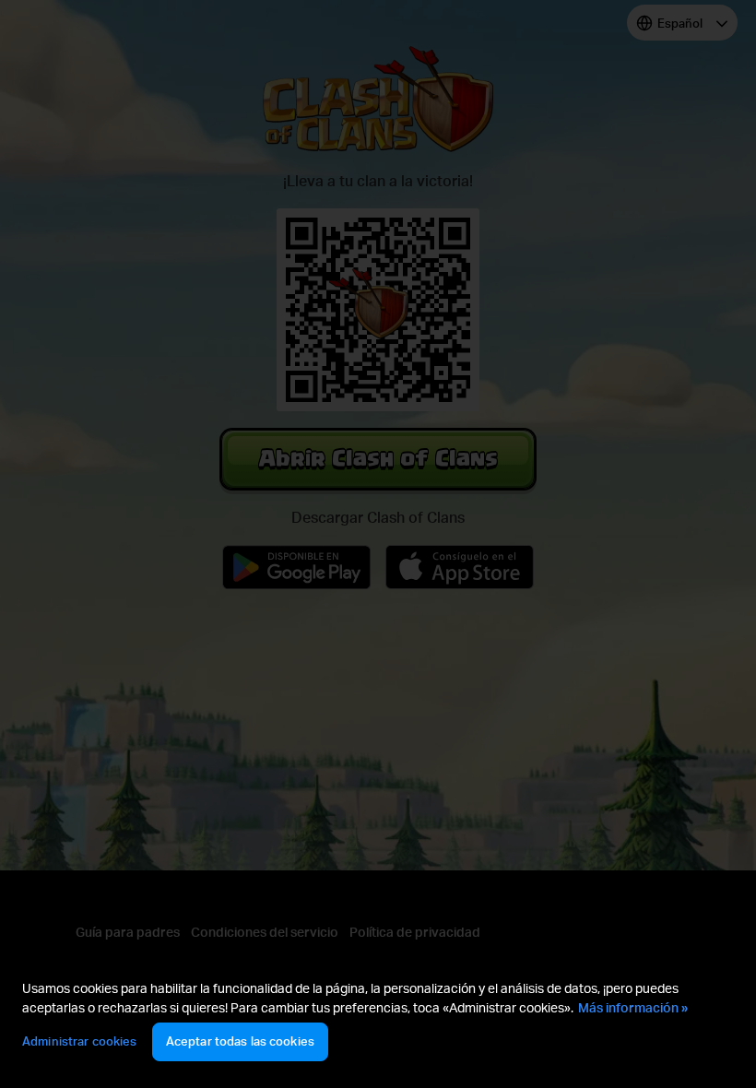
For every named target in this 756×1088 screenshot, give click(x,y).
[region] (378, 1023)
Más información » (633, 1007)
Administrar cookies (79, 1041)
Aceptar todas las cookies (240, 1041)
